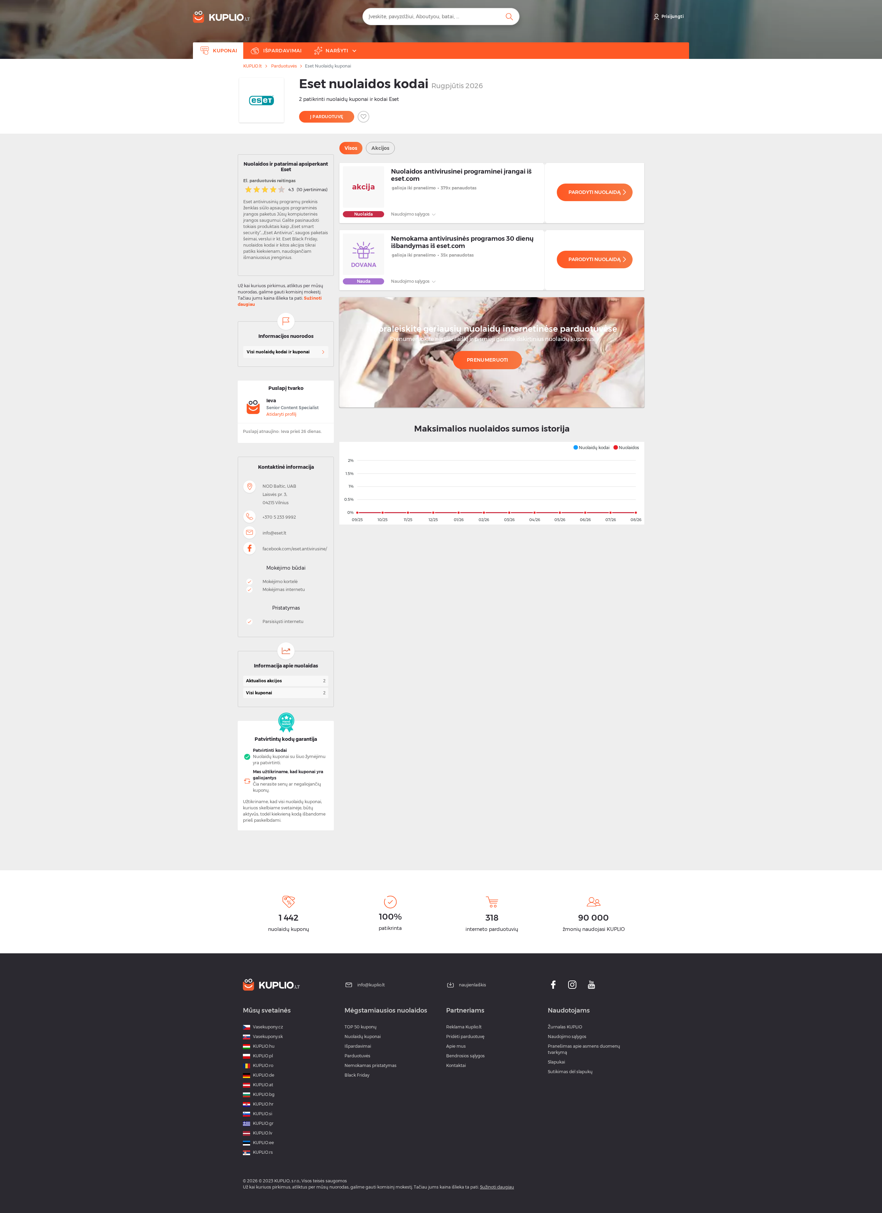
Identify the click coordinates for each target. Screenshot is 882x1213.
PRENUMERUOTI (487, 360)
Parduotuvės (284, 66)
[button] (591, 447)
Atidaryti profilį (281, 414)
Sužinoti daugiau (497, 1187)
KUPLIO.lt (252, 66)
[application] (491, 483)
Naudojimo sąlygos (411, 214)
